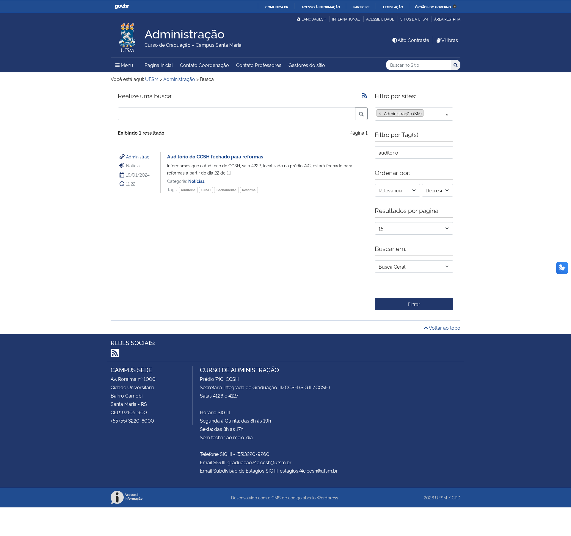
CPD (456, 497)
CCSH (206, 190)
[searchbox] (427, 113)
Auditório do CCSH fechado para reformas (215, 156)
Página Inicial (159, 65)
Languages (312, 18)
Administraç (137, 156)
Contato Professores (258, 65)
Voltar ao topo (444, 327)
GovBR (121, 6)
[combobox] (414, 114)
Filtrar (414, 304)
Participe (361, 6)
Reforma (248, 190)
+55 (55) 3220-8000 (132, 420)
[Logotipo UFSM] (128, 36)
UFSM (441, 497)
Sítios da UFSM (414, 18)
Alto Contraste (413, 40)
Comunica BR (276, 6)
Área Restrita (447, 18)
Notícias (196, 181)
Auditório (188, 190)
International (346, 18)
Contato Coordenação (204, 65)
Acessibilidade (380, 18)
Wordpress (327, 497)
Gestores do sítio (306, 65)
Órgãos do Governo (433, 6)
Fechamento (226, 190)
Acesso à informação (321, 6)
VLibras (449, 40)
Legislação (393, 6)
